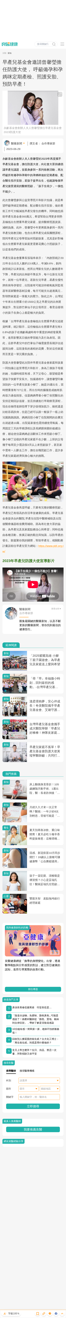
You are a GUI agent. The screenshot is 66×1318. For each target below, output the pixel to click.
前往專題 (33, 989)
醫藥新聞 (16, 143)
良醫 (4, 53)
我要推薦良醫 (33, 1129)
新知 (10, 53)
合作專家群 (48, 143)
